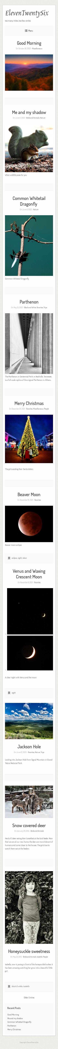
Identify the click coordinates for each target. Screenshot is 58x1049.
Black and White (30, 307)
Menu (30, 30)
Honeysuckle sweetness (29, 951)
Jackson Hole (29, 746)
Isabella (39, 957)
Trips (45, 307)
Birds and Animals (32, 118)
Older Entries (29, 997)
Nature (42, 118)
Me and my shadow (29, 112)
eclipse (14, 558)
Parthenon (29, 302)
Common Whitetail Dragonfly (29, 201)
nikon (24, 558)
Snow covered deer (29, 825)
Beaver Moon (29, 494)
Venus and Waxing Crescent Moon (29, 574)
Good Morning (29, 43)
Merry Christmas (29, 403)
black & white (17, 986)
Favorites (40, 307)
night (20, 558)
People (46, 409)
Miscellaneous (37, 48)
